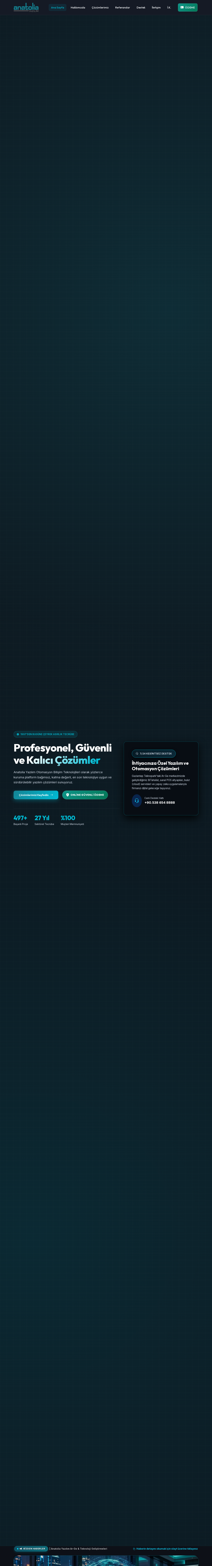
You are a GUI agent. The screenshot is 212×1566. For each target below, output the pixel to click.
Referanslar (122, 7)
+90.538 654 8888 (159, 803)
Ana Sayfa (57, 7)
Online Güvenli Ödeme (87, 794)
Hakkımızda (78, 7)
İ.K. (169, 7)
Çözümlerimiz (100, 7)
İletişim (156, 7)
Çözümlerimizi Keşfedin (34, 795)
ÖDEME (190, 7)
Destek (141, 7)
